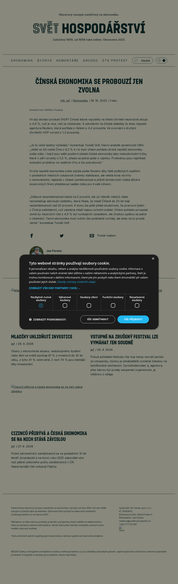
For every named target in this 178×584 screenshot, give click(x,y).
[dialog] (89, 292)
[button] (89, 288)
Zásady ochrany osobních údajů (76, 281)
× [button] (153, 258)
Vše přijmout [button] (133, 319)
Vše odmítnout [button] (97, 319)
